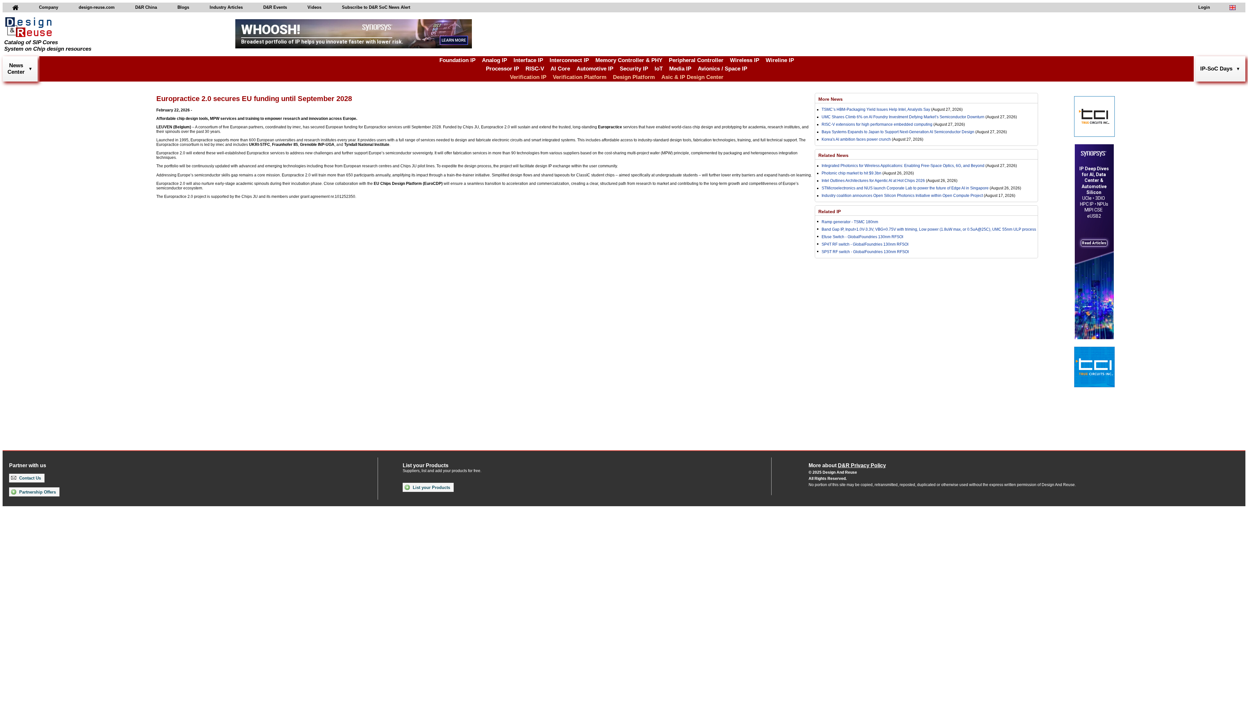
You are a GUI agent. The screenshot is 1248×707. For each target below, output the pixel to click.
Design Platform (634, 77)
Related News (833, 155)
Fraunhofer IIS (285, 144)
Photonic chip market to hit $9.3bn (851, 173)
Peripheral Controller (696, 60)
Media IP (680, 69)
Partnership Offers (37, 492)
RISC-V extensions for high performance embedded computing (877, 124)
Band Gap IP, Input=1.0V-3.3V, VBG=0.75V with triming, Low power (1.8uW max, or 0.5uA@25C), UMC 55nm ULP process (929, 229)
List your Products (430, 487)
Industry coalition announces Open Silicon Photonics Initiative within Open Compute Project (902, 195)
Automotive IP (595, 69)
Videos (314, 7)
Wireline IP (780, 60)
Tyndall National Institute (366, 144)
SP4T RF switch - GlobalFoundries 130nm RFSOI (865, 244)
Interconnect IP (569, 60)
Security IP (634, 69)
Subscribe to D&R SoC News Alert (376, 7)
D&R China (146, 7)
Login (1204, 7)
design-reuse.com (97, 7)
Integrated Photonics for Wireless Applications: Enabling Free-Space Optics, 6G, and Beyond (903, 165)
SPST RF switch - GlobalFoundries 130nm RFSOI (865, 252)
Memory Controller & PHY (628, 60)
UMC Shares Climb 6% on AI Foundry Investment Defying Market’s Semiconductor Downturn (903, 117)
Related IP (829, 211)
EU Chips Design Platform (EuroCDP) (408, 183)
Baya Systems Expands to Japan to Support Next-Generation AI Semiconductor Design (898, 132)
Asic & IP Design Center (692, 77)
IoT (659, 69)
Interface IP (528, 60)
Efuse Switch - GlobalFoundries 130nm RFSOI (862, 237)
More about (847, 465)
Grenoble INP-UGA (317, 144)
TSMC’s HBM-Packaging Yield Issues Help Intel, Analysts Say (876, 109)
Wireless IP (744, 60)
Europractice (610, 127)
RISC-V (535, 69)
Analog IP (494, 60)
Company (48, 7)
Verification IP (528, 77)
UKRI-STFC (259, 144)
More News (830, 99)
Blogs (183, 7)
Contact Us (29, 478)
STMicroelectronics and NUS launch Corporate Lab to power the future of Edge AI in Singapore (905, 188)
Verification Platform (579, 77)
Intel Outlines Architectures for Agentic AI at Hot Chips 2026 (873, 180)
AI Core (560, 69)
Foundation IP (457, 60)
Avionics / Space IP (722, 69)
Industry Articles (226, 7)
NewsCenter (16, 68)
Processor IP (502, 69)
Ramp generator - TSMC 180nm (850, 222)
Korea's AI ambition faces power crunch (856, 139)
